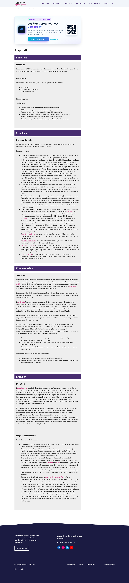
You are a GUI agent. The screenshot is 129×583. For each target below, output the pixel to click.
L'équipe (80, 565)
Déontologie (71, 565)
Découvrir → (54, 39)
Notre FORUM (19, 569)
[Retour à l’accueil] (20, 3)
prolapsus (69, 211)
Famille (106, 3)
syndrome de (49, 477)
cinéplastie (21, 302)
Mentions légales (109, 565)
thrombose (72, 286)
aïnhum (50, 463)
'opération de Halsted (28, 245)
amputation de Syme (28, 234)
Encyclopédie (45, 3)
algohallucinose (22, 388)
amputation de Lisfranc (29, 241)
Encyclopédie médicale (26, 9)
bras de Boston (27, 254)
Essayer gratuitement (37, 39)
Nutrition (56, 3)
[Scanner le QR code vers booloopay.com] (71, 30)
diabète (19, 284)
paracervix (26, 218)
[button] (112, 3)
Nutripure (60, 538)
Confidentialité (90, 565)
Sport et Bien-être (94, 3)
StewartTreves (59, 477)
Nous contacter (21, 548)
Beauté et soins (80, 3)
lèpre (58, 463)
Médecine (67, 3)
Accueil (16, 9)
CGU (99, 565)
